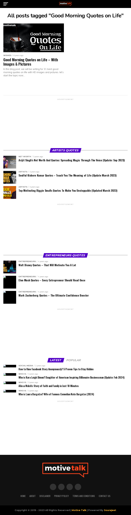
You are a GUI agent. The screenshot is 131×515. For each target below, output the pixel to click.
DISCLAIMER (44, 496)
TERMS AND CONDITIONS (84, 496)
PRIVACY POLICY (61, 496)
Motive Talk (79, 510)
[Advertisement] (65, 123)
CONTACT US (104, 496)
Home (23, 496)
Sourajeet (110, 510)
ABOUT (32, 496)
